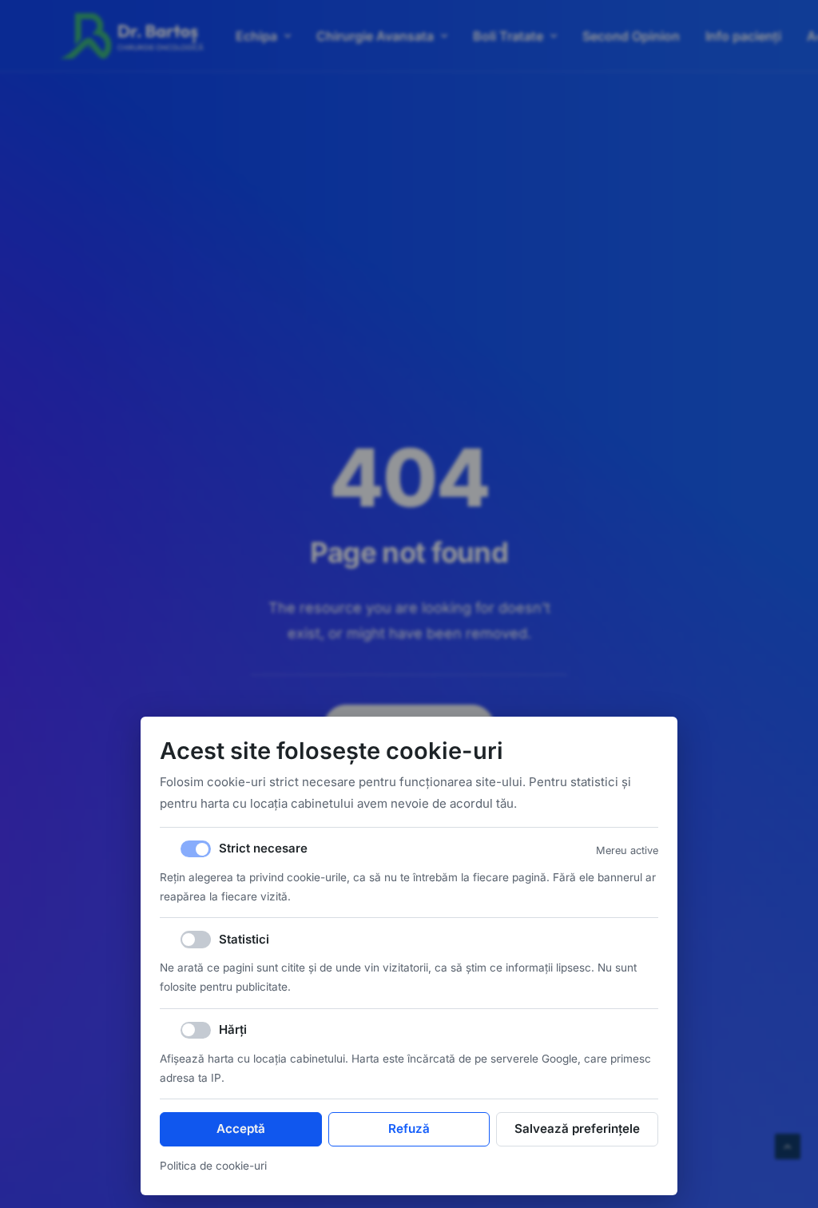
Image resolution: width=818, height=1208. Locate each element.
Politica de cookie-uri (213, 1165)
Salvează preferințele (577, 1128)
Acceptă (240, 1128)
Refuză (409, 1128)
